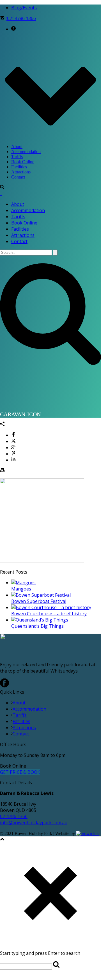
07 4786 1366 (13, 816)
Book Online (22, 161)
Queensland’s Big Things (37, 626)
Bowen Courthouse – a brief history (49, 614)
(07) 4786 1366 (21, 18)
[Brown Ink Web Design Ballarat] (87, 833)
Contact (18, 177)
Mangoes (21, 589)
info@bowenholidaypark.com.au (33, 822)
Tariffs (17, 156)
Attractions (21, 171)
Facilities (19, 166)
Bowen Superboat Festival (38, 601)
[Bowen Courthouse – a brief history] (51, 607)
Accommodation (26, 151)
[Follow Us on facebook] (4, 686)
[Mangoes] (23, 582)
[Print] (2, 471)
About (16, 146)
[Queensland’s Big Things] (39, 620)
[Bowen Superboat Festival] (41, 595)
